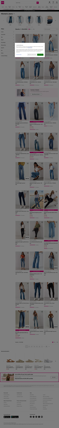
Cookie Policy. (30, 47)
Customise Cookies (18, 54)
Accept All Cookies (40, 54)
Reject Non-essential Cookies (32, 54)
